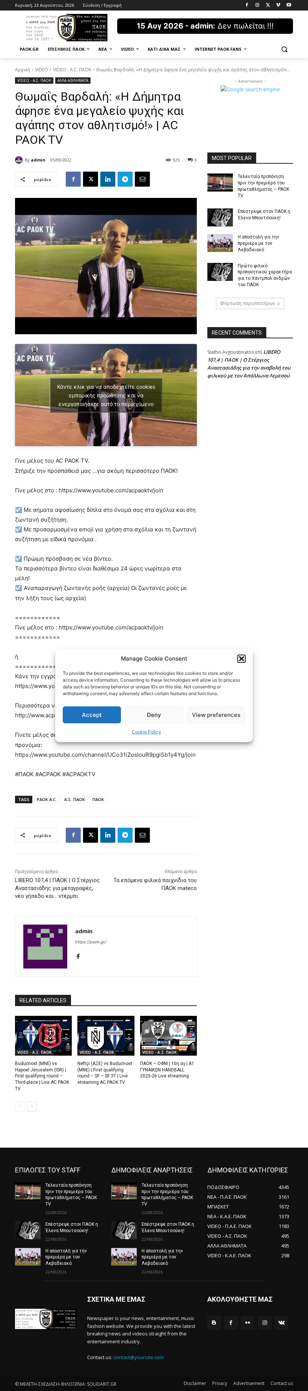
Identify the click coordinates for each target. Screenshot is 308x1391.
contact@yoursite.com (138, 1357)
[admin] (20, 160)
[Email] (142, 179)
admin (38, 160)
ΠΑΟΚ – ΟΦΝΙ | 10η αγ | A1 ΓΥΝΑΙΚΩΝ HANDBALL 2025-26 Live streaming (167, 1070)
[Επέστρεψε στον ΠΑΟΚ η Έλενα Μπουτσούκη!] (220, 217)
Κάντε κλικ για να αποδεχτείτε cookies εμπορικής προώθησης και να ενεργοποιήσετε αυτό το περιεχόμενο (106, 395)
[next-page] (31, 1107)
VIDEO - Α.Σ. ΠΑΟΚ (72, 69)
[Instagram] (257, 5)
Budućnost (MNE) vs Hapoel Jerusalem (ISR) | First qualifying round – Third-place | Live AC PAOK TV (42, 1076)
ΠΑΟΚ (98, 799)
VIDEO (41, 69)
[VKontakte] (281, 1322)
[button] (241, 658)
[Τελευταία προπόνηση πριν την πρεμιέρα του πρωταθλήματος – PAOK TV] (220, 182)
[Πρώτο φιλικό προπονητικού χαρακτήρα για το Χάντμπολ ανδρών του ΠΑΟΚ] (220, 272)
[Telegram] (125, 179)
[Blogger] (213, 1322)
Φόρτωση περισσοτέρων (247, 303)
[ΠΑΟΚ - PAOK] (66, 27)
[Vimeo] (278, 5)
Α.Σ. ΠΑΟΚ (74, 799)
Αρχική (22, 69)
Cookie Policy (146, 732)
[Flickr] (247, 1322)
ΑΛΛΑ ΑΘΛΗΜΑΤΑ (72, 80)
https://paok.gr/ (90, 941)
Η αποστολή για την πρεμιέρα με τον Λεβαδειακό (258, 243)
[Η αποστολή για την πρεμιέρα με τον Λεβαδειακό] (220, 243)
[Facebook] (247, 5)
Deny (154, 714)
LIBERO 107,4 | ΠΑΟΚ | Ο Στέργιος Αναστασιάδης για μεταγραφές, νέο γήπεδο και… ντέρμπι (57, 888)
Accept (92, 714)
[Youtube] (288, 5)
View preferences (216, 714)
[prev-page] (19, 1107)
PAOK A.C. (47, 799)
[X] (268, 5)
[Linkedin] (107, 179)
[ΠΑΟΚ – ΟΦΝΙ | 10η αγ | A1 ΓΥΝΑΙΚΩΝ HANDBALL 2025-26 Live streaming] (168, 1036)
